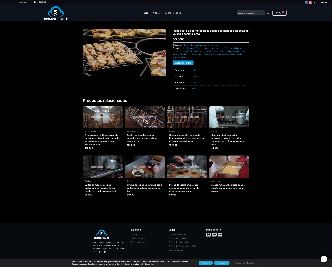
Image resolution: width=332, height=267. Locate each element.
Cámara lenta (218, 48)
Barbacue (200, 48)
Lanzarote (240, 51)
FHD (194, 88)
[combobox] (251, 12)
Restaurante (207, 54)
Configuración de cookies (244, 263)
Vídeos (214, 45)
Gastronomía (204, 45)
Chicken (228, 48)
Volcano (176, 57)
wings (183, 57)
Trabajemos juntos (139, 242)
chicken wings (239, 48)
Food (222, 51)
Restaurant (196, 54)
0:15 (194, 70)
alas (184, 48)
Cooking (207, 51)
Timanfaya (230, 54)
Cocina (186, 45)
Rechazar (222, 263)
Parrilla (183, 54)
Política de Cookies (177, 238)
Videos (156, 13)
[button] (324, 259)
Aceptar (206, 263)
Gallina (228, 51)
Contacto (135, 234)
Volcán (239, 54)
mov (194, 76)
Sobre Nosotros (173, 13)
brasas (208, 48)
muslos (176, 54)
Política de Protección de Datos (183, 246)
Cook (200, 51)
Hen (233, 51)
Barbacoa (191, 48)
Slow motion (219, 54)
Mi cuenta (323, 2)
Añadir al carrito (183, 63)
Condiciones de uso (177, 234)
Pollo (189, 54)
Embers (215, 51)
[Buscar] (268, 12)
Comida (194, 45)
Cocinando (184, 51)
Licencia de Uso (176, 250)
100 (194, 82)
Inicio (145, 13)
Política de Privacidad (178, 242)
